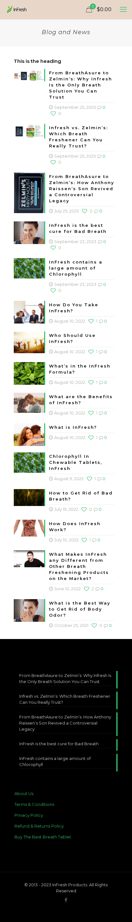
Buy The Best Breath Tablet (42, 836)
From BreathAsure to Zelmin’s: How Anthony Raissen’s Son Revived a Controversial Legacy (81, 188)
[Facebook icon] (66, 900)
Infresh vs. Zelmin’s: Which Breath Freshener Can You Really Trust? (64, 699)
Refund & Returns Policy (39, 826)
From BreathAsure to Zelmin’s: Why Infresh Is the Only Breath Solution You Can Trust (80, 85)
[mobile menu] (123, 9)
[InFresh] (17, 10)
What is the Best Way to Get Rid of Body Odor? (80, 609)
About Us (23, 793)
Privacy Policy (28, 815)
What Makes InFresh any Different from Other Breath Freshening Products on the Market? (79, 566)
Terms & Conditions (34, 804)
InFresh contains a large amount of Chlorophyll (76, 268)
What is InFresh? (73, 427)
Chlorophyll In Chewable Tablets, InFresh (75, 462)
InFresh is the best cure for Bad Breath (59, 743)
